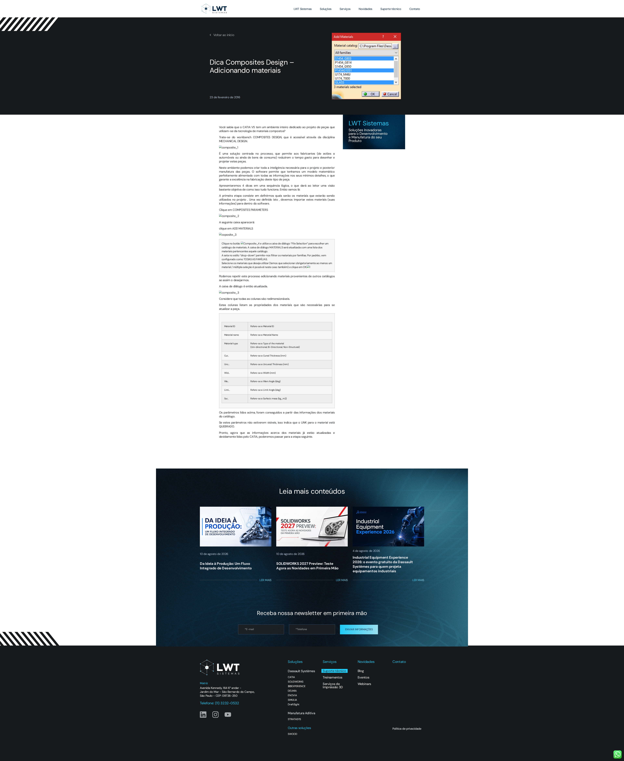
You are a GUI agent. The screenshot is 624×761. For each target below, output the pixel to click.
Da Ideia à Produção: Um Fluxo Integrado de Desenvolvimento (226, 566)
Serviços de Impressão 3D (333, 685)
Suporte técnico (390, 9)
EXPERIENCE (296, 686)
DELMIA (292, 690)
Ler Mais (265, 580)
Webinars (364, 684)
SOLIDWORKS (295, 681)
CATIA (291, 677)
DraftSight (293, 704)
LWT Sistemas (303, 9)
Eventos (363, 677)
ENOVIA (292, 695)
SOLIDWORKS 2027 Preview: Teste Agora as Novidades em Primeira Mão (307, 566)
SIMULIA (292, 700)
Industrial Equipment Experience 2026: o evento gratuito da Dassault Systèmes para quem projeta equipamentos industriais (383, 564)
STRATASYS (294, 719)
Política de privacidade (406, 729)
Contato (414, 9)
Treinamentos (332, 677)
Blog (361, 671)
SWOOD (292, 734)
